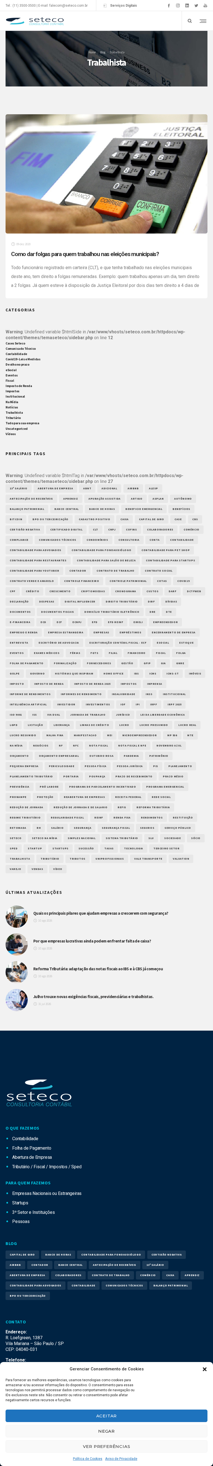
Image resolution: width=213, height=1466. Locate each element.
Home (92, 52)
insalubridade (123, 694)
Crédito (32, 591)
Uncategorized (17, 428)
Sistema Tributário (122, 838)
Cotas (162, 581)
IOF (123, 704)
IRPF (153, 704)
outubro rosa (101, 756)
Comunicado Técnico (21, 348)
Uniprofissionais (109, 858)
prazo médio (173, 776)
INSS (149, 694)
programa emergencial (165, 786)
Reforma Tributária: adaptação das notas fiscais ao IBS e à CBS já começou (98, 968)
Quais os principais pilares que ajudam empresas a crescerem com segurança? (100, 913)
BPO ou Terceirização (50, 519)
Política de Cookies (87, 1459)
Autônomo (183, 498)
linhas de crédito (94, 725)
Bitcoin (16, 519)
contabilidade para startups (170, 560)
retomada (18, 828)
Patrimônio (158, 756)
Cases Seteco (15, 343)
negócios (41, 745)
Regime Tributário (25, 817)
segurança (82, 828)
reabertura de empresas (84, 797)
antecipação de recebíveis (31, 498)
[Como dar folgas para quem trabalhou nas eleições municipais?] (106, 174)
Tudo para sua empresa (22, 423)
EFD (95, 622)
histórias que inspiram (74, 673)
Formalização (65, 663)
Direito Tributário (122, 601)
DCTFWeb (194, 591)
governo (37, 673)
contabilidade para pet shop (165, 550)
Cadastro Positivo (94, 519)
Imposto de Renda (19, 386)
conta (154, 540)
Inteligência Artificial (28, 704)
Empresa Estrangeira (65, 632)
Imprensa (154, 684)
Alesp (153, 488)
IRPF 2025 (174, 704)
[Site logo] (35, 21)
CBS (195, 519)
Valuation (181, 858)
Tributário (13, 418)
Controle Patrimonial (128, 581)
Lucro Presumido (154, 725)
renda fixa (122, 817)
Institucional (15, 396)
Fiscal (10, 380)
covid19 (183, 581)
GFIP (147, 663)
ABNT (87, 488)
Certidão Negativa (25, 529)
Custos (152, 591)
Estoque (186, 642)
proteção (45, 797)
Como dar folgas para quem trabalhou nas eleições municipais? (85, 254)
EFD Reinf (115, 622)
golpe (15, 673)
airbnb (133, 488)
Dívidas (171, 601)
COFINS (131, 529)
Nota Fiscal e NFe (132, 745)
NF (61, 745)
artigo (137, 498)
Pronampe (18, 797)
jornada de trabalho (87, 714)
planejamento (180, 766)
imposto (17, 684)
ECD (43, 622)
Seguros (147, 828)
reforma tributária (153, 807)
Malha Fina (55, 735)
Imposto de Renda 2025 (92, 684)
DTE (169, 612)
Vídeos (11, 434)
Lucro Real (187, 725)
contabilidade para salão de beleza (106, 560)
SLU (151, 838)
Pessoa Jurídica (130, 766)
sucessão (86, 848)
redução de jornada (26, 807)
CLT (95, 529)
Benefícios (181, 509)
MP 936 (172, 735)
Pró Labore (49, 786)
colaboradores (160, 529)
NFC (76, 745)
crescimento (60, 591)
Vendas (37, 869)
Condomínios (97, 540)
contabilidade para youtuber (34, 570)
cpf (13, 591)
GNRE (180, 663)
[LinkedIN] (187, 5)
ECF (59, 622)
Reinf (98, 817)
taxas (109, 848)
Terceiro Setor (166, 848)
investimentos (98, 704)
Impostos (12, 391)
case (178, 519)
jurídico (123, 714)
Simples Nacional (82, 838)
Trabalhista (14, 412)
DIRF (151, 601)
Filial (113, 653)
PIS (155, 766)
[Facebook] (169, 5)
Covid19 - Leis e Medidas (23, 359)
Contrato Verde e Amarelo (32, 581)
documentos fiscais (57, 612)
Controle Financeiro (81, 581)
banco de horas (102, 509)
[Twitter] (196, 5)
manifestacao (85, 735)
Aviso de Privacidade (121, 1459)
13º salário (18, 488)
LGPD (13, 725)
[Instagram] (178, 5)
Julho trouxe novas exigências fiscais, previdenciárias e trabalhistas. (93, 996)
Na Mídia (12, 402)
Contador (77, 570)
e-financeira (20, 622)
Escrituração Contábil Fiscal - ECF (117, 642)
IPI (138, 704)
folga (181, 653)
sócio (196, 838)
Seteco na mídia (44, 838)
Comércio (191, 529)
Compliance (19, 540)
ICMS (152, 673)
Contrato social (159, 570)
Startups (60, 848)
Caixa (124, 519)
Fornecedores (99, 663)
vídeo (57, 869)
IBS (136, 673)
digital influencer (80, 601)
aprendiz (70, 498)
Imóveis (195, 673)
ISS (34, 714)
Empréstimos (130, 632)
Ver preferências (106, 1446)
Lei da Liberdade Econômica (162, 714)
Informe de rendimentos (30, 694)
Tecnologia (133, 848)
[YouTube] (205, 5)
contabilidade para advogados (35, 550)
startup (35, 848)
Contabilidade (16, 354)
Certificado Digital (66, 529)
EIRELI (138, 622)
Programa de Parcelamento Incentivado (102, 786)
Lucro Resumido (23, 735)
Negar (106, 1431)
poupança (97, 776)
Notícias (12, 407)
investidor (66, 704)
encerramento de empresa (174, 632)
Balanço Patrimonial (27, 509)
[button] (204, 1369)
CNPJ (111, 529)
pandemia (131, 756)
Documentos (20, 612)
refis (122, 807)
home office (113, 673)
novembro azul (169, 745)
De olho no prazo (17, 364)
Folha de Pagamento (27, 663)
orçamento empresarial (59, 756)
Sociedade (172, 838)
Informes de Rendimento (81, 694)
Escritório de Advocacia (59, 642)
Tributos (77, 858)
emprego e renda (24, 632)
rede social (161, 797)
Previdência (19, 786)
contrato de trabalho (116, 570)
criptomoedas (93, 591)
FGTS (94, 653)
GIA (163, 663)
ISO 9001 (16, 714)
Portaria (71, 776)
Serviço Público (177, 828)
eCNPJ (77, 622)
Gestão (127, 663)
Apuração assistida (104, 498)
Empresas (101, 632)
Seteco (16, 838)
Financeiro (137, 653)
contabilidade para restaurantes (38, 560)
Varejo (15, 869)
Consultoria (129, 540)
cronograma (125, 591)
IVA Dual (53, 714)
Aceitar (106, 1415)
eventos (17, 653)
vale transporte (148, 858)
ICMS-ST (172, 673)
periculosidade (61, 766)
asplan (158, 498)
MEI (109, 735)
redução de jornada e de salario (81, 807)
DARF (172, 591)
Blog (102, 52)
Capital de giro (151, 519)
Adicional (109, 488)
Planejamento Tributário (31, 776)
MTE (190, 735)
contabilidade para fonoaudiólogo (101, 550)
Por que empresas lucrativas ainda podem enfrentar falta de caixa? (92, 941)
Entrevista (19, 642)
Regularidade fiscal (67, 817)
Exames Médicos (46, 653)
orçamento (19, 756)
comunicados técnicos (57, 540)
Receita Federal (128, 797)
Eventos (11, 375)
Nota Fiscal (98, 745)
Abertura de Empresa (55, 488)
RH (39, 828)
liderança (62, 725)
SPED (13, 848)
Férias (75, 653)
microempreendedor (139, 735)
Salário (57, 828)
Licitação (35, 725)
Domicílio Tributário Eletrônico (112, 612)
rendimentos (152, 817)
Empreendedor (165, 622)
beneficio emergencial (144, 509)
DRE (152, 612)
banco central (66, 509)
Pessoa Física (95, 766)
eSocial (11, 370)
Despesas (46, 601)
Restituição (183, 817)
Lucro (124, 725)
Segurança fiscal (116, 828)
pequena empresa (24, 766)
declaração (19, 601)
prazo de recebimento (134, 776)
